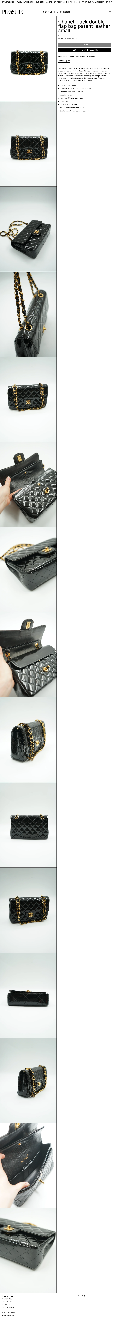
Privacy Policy (7, 1304)
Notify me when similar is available (85, 50)
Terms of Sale (7, 1302)
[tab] (62, 56)
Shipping (60, 38)
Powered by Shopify (8, 1315)
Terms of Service (8, 1307)
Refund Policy (7, 1299)
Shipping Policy (7, 1296)
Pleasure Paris (11, 1312)
